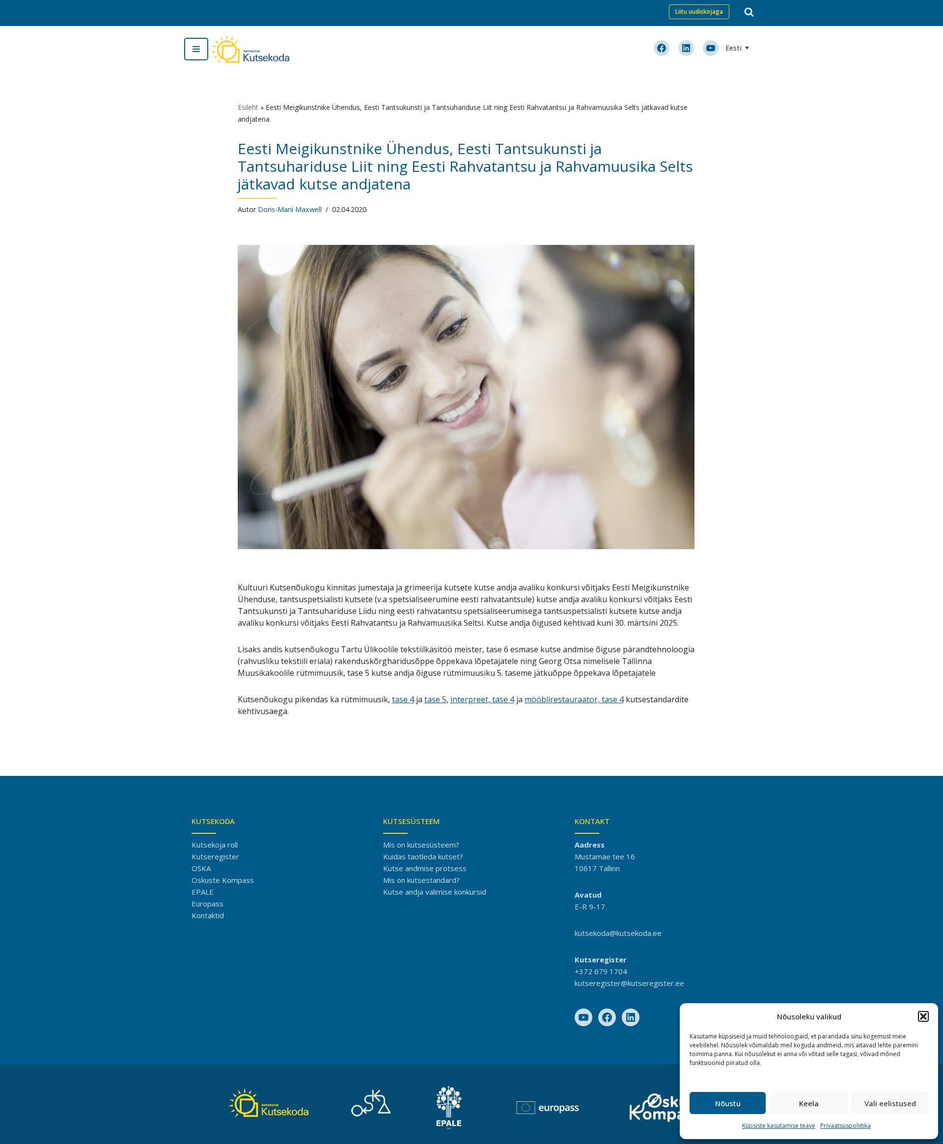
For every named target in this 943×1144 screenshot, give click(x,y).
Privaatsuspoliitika (845, 1125)
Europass (207, 903)
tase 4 (403, 699)
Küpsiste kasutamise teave (778, 1125)
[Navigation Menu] (196, 49)
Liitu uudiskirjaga (699, 11)
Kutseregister (215, 856)
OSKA (201, 868)
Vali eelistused (890, 1103)
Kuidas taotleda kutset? (423, 856)
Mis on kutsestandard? (421, 880)
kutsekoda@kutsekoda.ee (618, 933)
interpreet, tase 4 (482, 699)
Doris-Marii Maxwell (290, 209)
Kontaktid (208, 915)
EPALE (203, 892)
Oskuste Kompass (223, 880)
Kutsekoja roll (215, 845)
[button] (923, 1016)
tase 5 (435, 699)
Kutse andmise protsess (425, 868)
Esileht (248, 107)
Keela (809, 1103)
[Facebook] (607, 1017)
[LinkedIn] (630, 1017)
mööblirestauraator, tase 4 (574, 699)
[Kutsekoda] (250, 49)
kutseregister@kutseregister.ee (629, 983)
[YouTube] (583, 1017)
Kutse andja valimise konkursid (434, 892)
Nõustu (728, 1103)
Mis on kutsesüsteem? (421, 845)
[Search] (749, 12)
